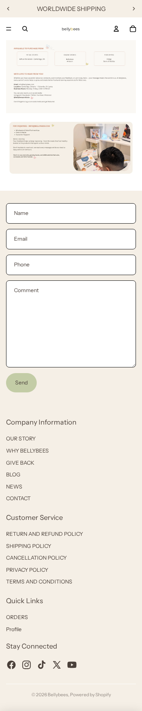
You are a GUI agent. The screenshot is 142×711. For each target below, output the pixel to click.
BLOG (13, 474)
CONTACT (18, 498)
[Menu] (8, 28)
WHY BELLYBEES (27, 450)
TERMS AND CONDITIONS (39, 581)
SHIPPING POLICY (28, 546)
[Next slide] (133, 8)
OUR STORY (21, 438)
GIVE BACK (20, 462)
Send (21, 382)
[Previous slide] (8, 8)
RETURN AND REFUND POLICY (44, 534)
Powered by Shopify (90, 694)
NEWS (14, 486)
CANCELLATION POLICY (36, 557)
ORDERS (17, 617)
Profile (14, 629)
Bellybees (58, 694)
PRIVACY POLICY (27, 569)
